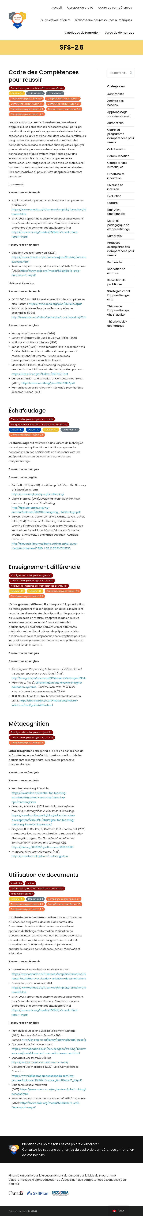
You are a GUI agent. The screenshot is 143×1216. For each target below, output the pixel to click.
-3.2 (50, 429)
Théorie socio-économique (117, 324)
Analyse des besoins (115, 103)
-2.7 (27, 909)
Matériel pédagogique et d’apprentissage (118, 225)
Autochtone (115, 123)
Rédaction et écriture (22, 893)
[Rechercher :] (120, 73)
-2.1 (17, 93)
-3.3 (35, 591)
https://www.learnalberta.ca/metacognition (40, 856)
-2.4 (64, 109)
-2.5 (27, 114)
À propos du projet (80, 8)
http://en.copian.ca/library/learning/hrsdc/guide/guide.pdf (59, 1040)
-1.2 (63, 98)
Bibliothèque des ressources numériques (103, 20)
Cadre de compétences (115, 8)
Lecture (30, 883)
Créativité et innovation (116, 176)
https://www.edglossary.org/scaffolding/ (38, 494)
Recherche (114, 262)
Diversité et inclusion (115, 187)
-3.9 (27, 596)
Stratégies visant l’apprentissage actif (31, 575)
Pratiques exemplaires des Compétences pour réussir (39, 424)
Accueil (56, 8)
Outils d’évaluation (53, 20)
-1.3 (35, 93)
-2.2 (16, 429)
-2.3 (27, 109)
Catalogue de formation (82, 33)
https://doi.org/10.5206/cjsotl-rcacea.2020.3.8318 (42, 847)
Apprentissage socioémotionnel (118, 114)
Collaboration (116, 149)
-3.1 (55, 93)
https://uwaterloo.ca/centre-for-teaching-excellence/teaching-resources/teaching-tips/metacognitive (39, 797)
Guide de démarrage (119, 33)
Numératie (16, 883)
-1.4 (27, 103)
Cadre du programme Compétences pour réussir (37, 88)
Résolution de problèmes (116, 282)
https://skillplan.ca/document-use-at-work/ (40, 1062)
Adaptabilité (115, 94)
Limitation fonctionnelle (116, 212)
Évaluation (114, 196)
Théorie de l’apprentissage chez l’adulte (32, 419)
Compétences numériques (117, 165)
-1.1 (26, 98)
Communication (118, 156)
